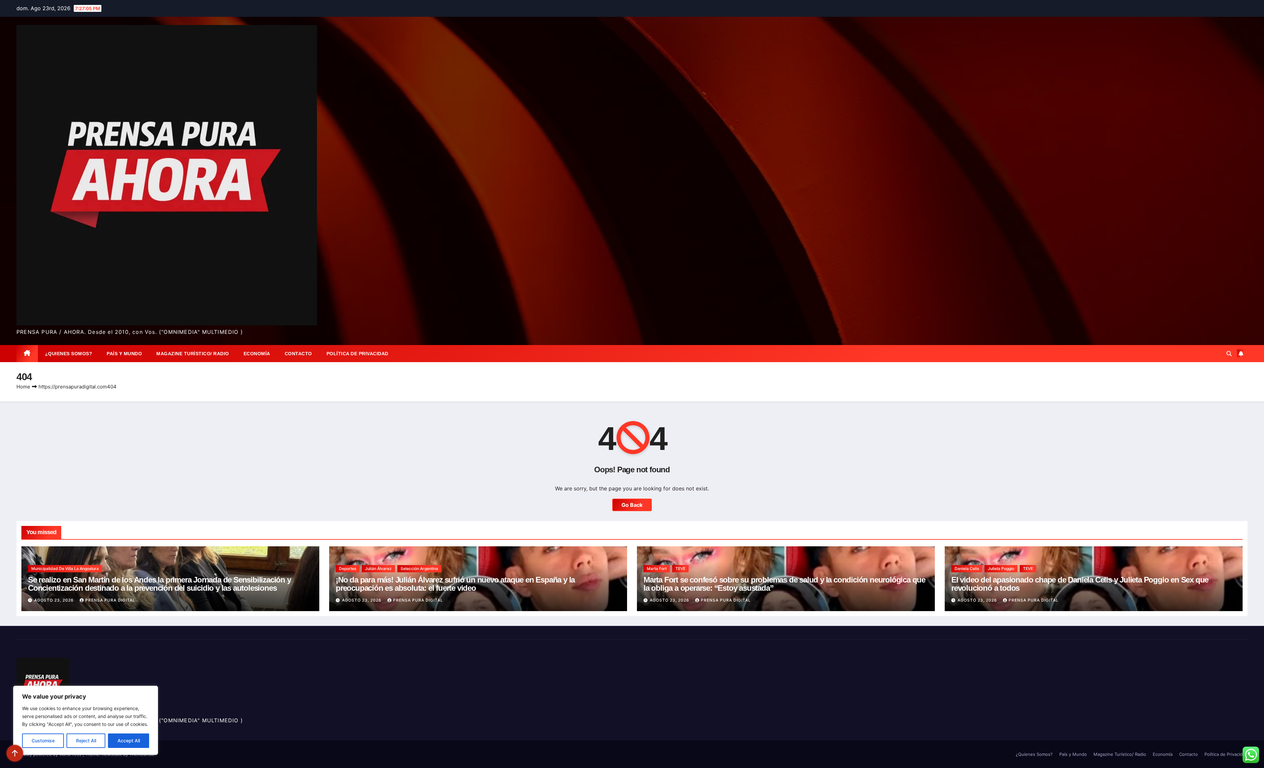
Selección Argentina (419, 568)
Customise (43, 740)
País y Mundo (124, 353)
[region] (85, 720)
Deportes (347, 568)
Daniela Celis (967, 568)
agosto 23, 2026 (54, 600)
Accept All (129, 740)
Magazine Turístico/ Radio (192, 353)
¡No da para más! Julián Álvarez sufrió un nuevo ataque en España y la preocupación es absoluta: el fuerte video (455, 583)
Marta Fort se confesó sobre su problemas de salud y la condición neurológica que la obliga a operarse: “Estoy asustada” (784, 583)
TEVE (680, 568)
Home (23, 387)
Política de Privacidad (357, 353)
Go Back (632, 505)
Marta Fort (657, 568)
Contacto (298, 353)
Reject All (86, 740)
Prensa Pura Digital (110, 600)
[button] (1229, 353)
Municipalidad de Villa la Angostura (65, 568)
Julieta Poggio (1001, 568)
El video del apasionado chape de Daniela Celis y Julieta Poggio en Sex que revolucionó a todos (1079, 583)
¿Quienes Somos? (68, 353)
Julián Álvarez (378, 568)
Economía (257, 353)
